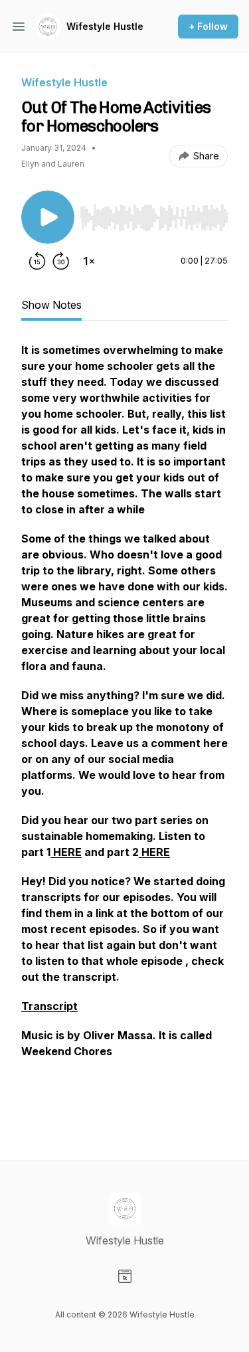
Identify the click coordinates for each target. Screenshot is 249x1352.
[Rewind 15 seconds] (37, 261)
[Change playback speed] (89, 261)
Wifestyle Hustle (104, 26)
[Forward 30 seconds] (61, 261)
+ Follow (208, 26)
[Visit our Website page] (124, 1276)
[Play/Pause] (47, 217)
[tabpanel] (124, 730)
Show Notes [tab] (51, 304)
